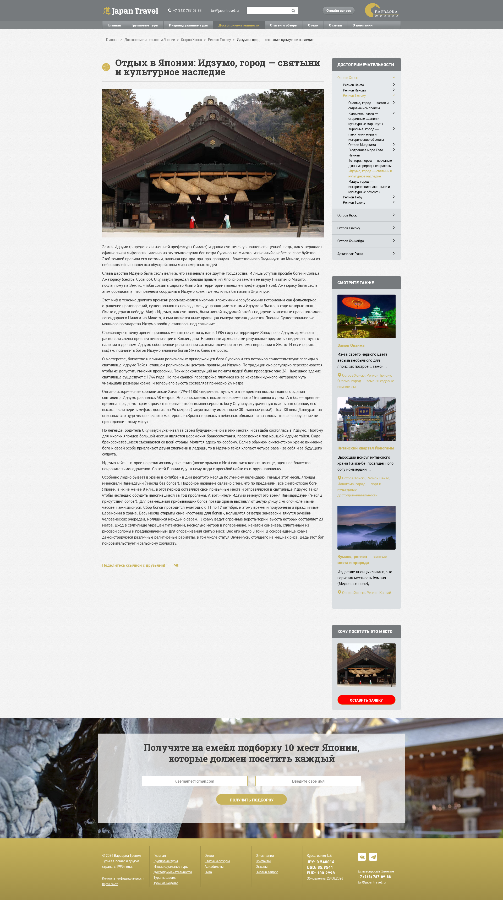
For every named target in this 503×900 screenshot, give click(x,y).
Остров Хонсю (347, 77)
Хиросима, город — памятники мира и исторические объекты (366, 134)
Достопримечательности (238, 25)
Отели (313, 25)
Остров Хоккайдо (350, 241)
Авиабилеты (214, 866)
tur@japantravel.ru (225, 10)
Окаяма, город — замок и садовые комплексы (368, 105)
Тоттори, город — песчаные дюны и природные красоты (370, 163)
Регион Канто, (378, 478)
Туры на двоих (165, 877)
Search (293, 10)
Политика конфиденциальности (123, 878)
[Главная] (133, 10)
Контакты (263, 861)
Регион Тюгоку (354, 95)
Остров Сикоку (348, 228)
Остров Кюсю (347, 215)
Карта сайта (110, 884)
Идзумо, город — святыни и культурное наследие (370, 173)
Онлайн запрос (338, 10)
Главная (114, 25)
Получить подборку (252, 800)
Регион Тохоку (354, 202)
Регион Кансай (354, 90)
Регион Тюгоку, (379, 375)
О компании (363, 25)
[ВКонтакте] (176, 565)
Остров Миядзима (362, 145)
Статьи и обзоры (283, 25)
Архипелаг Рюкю (350, 254)
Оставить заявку (366, 700)
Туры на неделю (166, 883)
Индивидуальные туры (188, 25)
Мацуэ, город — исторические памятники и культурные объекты (369, 186)
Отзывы (335, 25)
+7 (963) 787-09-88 (187, 10)
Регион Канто (353, 85)
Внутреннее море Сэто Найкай (365, 152)
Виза (208, 872)
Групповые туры (145, 25)
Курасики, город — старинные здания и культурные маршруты (365, 118)
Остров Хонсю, (354, 375)
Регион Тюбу (352, 197)
